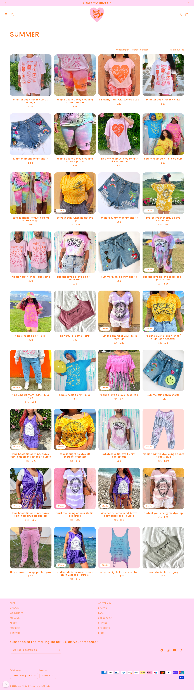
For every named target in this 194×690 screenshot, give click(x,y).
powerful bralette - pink (75, 336)
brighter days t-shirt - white (163, 99)
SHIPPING (103, 623)
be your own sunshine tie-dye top (75, 219)
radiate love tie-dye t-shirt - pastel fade (74, 278)
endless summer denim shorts (119, 217)
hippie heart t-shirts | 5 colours (163, 158)
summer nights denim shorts (119, 277)
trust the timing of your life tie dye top (119, 337)
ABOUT (13, 623)
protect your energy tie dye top (163, 513)
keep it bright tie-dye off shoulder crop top (75, 455)
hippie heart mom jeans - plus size (30, 396)
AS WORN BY (104, 603)
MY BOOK (14, 608)
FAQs (101, 613)
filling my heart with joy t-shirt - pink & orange (119, 160)
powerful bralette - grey (163, 572)
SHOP (13, 603)
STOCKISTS (104, 628)
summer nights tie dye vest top (119, 572)
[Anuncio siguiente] (188, 3)
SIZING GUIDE (105, 618)
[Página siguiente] (109, 594)
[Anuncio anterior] (5, 3)
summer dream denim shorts (31, 158)
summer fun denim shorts (163, 395)
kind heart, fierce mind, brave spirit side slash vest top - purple (30, 455)
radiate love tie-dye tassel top (119, 395)
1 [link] (85, 593)
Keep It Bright (23, 686)
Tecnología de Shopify (40, 686)
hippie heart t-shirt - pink (30, 336)
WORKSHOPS (16, 613)
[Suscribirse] (59, 650)
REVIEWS (102, 608)
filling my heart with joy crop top (119, 99)
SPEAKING (15, 618)
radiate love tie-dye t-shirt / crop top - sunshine (163, 337)
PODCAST (15, 628)
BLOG (101, 633)
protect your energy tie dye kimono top (163, 219)
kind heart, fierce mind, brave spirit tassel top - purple (119, 514)
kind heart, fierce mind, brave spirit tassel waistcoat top (30, 514)
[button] (6, 14)
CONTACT (15, 633)
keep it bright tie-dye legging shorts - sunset (75, 101)
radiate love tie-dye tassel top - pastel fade (163, 278)
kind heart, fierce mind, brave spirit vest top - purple (75, 573)
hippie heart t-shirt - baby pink (31, 277)
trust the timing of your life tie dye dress (74, 514)
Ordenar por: (122, 49)
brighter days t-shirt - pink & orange (30, 101)
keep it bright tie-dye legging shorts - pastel (75, 160)
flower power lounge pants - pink (30, 572)
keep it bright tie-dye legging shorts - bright (31, 219)
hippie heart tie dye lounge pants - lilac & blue (163, 455)
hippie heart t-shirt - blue (75, 395)
